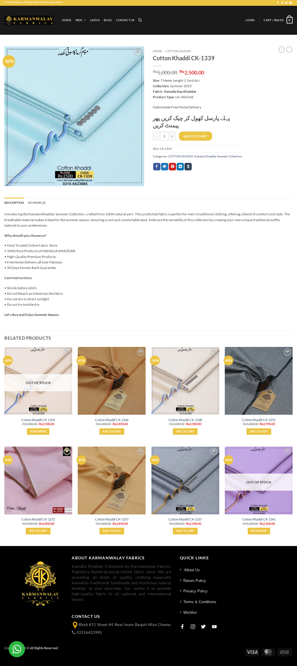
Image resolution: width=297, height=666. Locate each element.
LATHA (95, 20)
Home (66, 20)
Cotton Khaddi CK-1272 (38, 519)
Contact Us (125, 20)
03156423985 (88, 632)
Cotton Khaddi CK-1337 (185, 519)
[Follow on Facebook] (278, 2)
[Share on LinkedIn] (180, 166)
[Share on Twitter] (164, 166)
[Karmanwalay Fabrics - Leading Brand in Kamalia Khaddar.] (28, 20)
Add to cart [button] (112, 431)
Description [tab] (14, 202)
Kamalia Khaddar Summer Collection (218, 156)
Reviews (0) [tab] (37, 202)
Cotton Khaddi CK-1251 (259, 420)
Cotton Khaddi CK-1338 (185, 420)
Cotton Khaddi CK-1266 (111, 420)
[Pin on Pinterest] (172, 166)
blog (108, 20)
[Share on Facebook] (156, 166)
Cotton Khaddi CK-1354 (38, 420)
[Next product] (282, 49)
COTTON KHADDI (178, 51)
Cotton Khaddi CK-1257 (111, 519)
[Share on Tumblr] (188, 166)
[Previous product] (289, 49)
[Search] (140, 20)
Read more (38, 431)
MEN (78, 20)
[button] (250, 20)
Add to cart (195, 136)
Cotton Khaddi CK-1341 (259, 519)
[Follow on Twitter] (286, 2)
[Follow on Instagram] (282, 2)
